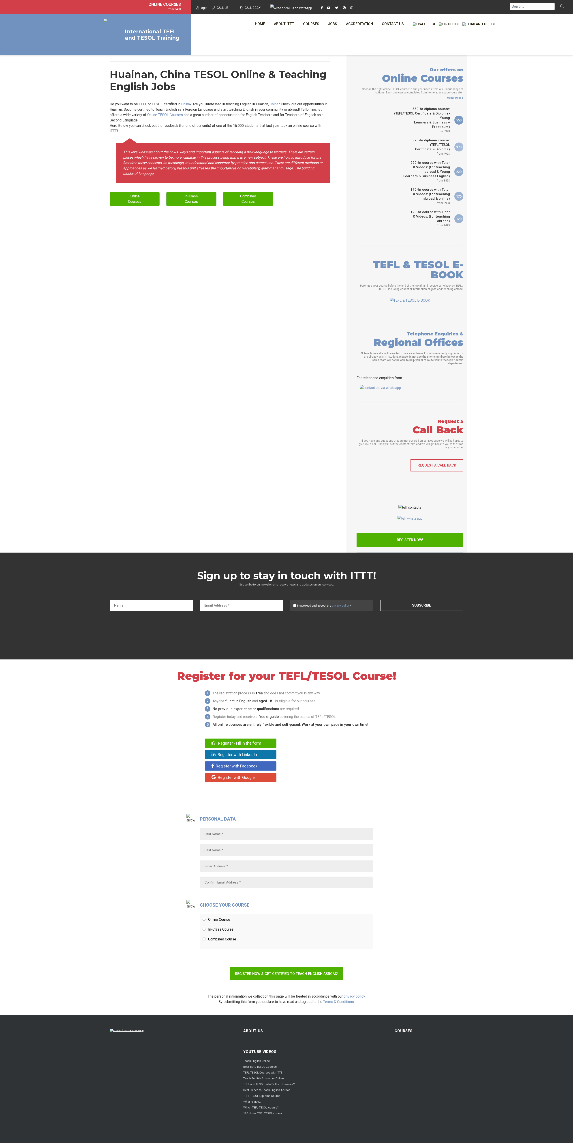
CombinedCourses (248, 199)
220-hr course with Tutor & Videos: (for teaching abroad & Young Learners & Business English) (426, 171)
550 (459, 120)
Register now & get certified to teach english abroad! (286, 974)
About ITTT (284, 24)
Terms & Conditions (338, 1002)
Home (260, 24)
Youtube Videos (259, 1052)
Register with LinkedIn (237, 754)
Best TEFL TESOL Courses (260, 1066)
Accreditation (359, 24)
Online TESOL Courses (165, 115)
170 (459, 196)
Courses (311, 24)
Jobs (332, 24)
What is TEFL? (252, 1101)
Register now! (410, 540)
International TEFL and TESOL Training (152, 34)
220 (459, 172)
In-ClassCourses (191, 199)
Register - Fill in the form (239, 743)
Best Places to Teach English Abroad (267, 1090)
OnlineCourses (134, 199)
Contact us (393, 24)
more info (454, 98)
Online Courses (164, 4)
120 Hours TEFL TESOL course (262, 1113)
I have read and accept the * (324, 605)
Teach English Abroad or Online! (263, 1078)
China (185, 104)
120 (459, 219)
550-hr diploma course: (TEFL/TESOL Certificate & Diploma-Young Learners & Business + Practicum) (422, 120)
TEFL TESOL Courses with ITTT (262, 1072)
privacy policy (340, 605)
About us (253, 1031)
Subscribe (421, 605)
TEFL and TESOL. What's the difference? (269, 1084)
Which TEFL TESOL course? (261, 1107)
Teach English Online (256, 1061)
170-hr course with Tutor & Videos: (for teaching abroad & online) (430, 196)
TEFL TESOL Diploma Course (261, 1096)
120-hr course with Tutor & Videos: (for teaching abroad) (430, 218)
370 (459, 147)
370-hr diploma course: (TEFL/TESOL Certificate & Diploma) (431, 146)
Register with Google (236, 777)
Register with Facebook (236, 766)
